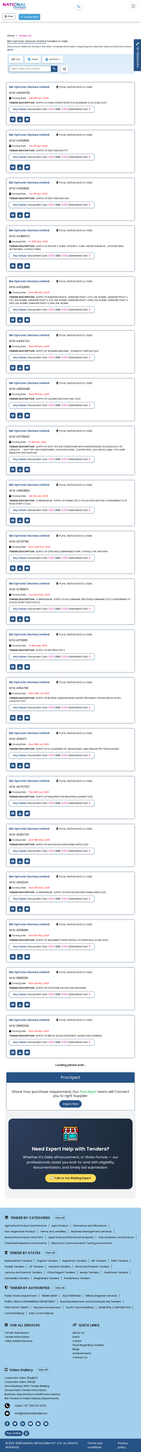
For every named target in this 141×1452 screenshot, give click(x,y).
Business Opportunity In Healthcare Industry (32, 1394)
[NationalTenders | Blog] (38, 1423)
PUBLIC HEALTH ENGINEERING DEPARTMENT (30, 1301)
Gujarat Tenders (47, 1260)
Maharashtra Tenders (18, 1260)
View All (60, 1217)
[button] (64, 68)
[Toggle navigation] (133, 6)
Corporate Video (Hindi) (20, 1382)
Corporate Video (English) (21, 1378)
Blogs (76, 1349)
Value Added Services (18, 1341)
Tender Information (17, 1337)
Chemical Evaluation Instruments (26, 1243)
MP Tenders (98, 1260)
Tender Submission (17, 1332)
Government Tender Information (25, 1390)
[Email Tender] (27, 119)
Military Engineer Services (101, 1295)
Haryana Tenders (59, 1266)
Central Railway (14, 1313)
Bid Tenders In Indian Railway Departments (32, 1398)
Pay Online (14, 1433)
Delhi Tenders (119, 1260)
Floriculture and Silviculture (90, 1225)
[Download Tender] (20, 119)
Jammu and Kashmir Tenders (23, 1272)
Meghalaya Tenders (46, 1278)
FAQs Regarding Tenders (88, 1345)
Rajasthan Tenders (75, 1260)
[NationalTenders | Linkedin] (22, 1423)
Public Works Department (21, 1295)
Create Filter (31, 17)
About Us (78, 1332)
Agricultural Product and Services (26, 1225)
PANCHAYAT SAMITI (17, 1307)
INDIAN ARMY (49, 1295)
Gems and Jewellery (53, 1231)
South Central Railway (80, 1307)
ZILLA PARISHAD (71, 1295)
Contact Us (80, 1357)
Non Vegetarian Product (20, 1231)
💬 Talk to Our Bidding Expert (70, 1178)
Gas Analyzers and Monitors (116, 1237)
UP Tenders (36, 1266)
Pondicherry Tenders (77, 1278)
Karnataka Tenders (17, 1278)
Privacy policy (123, 1445)
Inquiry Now (70, 1104)
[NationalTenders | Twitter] (15, 1423)
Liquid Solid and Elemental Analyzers (71, 1237)
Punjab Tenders (14, 1266)
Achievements (82, 1353)
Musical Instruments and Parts (24, 1237)
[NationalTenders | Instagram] (45, 1423)
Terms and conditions (95, 1445)
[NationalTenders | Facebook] (7, 1423)
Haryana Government (47, 1307)
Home (10, 35)
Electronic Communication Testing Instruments (82, 1243)
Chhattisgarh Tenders (61, 1272)
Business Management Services (91, 1231)
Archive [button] (53, 59)
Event (76, 1337)
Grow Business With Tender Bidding (27, 1386)
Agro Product (60, 1225)
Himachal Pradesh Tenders (92, 1266)
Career (77, 1341)
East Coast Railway (41, 1313)
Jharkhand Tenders (116, 1272)
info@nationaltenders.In (31, 1413)
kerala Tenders (89, 1272)
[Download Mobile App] (26, 1433)
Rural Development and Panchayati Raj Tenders (90, 1301)
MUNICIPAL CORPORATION (115, 1307)
